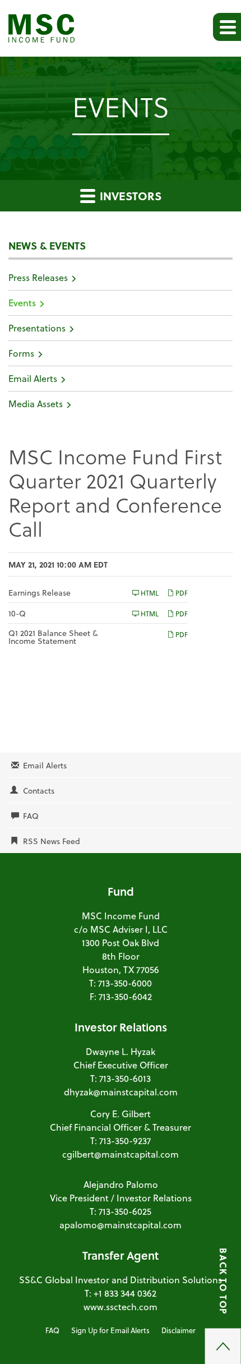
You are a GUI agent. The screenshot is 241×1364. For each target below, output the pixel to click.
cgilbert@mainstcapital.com (120, 1154)
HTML (149, 592)
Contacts (38, 790)
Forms (21, 353)
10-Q (19, 614)
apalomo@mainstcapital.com (120, 1224)
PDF (181, 592)
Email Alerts (32, 378)
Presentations (37, 327)
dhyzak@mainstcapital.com (121, 1091)
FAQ (31, 816)
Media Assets (35, 403)
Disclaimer (178, 1330)
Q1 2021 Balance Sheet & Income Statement (53, 637)
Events (22, 302)
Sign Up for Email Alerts (110, 1330)
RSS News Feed (51, 841)
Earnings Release (39, 593)
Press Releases (38, 277)
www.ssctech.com (120, 1306)
